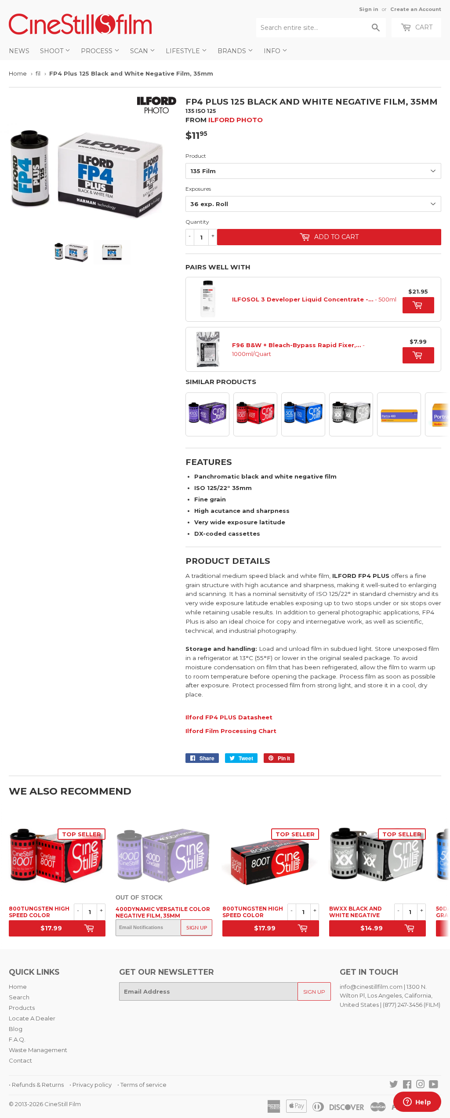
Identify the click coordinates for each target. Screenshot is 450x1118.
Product (195, 155)
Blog (15, 1028)
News (19, 51)
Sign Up (196, 927)
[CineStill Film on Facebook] (407, 1085)
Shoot (52, 51)
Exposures (198, 188)
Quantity (197, 221)
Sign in (368, 9)
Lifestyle (184, 51)
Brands (233, 51)
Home (18, 73)
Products (22, 1007)
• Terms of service (142, 1084)
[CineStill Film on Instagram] (420, 1085)
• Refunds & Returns (36, 1084)
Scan (140, 51)
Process (97, 51)
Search (19, 997)
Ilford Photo (235, 120)
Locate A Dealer (32, 1018)
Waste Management (38, 1049)
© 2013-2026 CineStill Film (45, 1103)
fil (38, 73)
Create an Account (415, 9)
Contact (20, 1060)
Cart (423, 27)
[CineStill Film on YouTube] (433, 1085)
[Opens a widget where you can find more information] (417, 1103)
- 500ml (314, 299)
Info (273, 51)
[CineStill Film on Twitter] (393, 1085)
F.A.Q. (17, 1039)
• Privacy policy (90, 1084)
